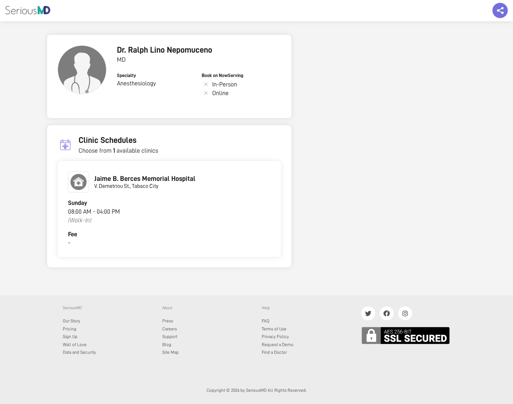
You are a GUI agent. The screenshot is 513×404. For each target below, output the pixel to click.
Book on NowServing (222, 75)
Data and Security (79, 352)
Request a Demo (277, 344)
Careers (169, 329)
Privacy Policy (275, 336)
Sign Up (70, 336)
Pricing (69, 329)
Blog (166, 344)
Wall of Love (75, 344)
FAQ (265, 321)
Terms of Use (274, 329)
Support (169, 336)
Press (167, 321)
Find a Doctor (274, 352)
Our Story (71, 321)
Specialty (126, 75)
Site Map (170, 352)
